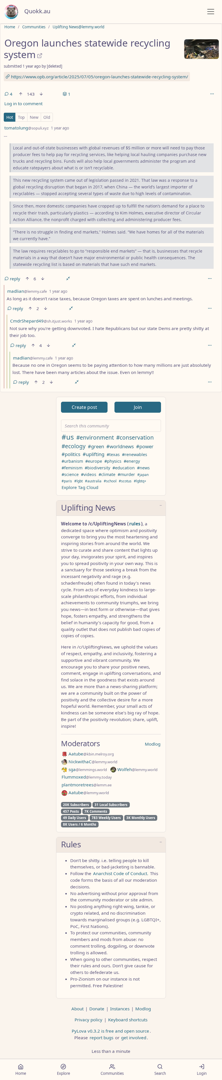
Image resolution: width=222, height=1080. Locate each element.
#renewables (134, 454)
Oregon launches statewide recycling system (87, 48)
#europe (93, 461)
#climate (107, 474)
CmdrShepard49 (41, 321)
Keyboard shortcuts (127, 1019)
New (34, 117)
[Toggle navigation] (211, 11)
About (77, 1009)
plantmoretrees (87, 785)
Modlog (152, 744)
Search (160, 1073)
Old (46, 117)
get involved (133, 1037)
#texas (113, 454)
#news (143, 467)
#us (68, 437)
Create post (84, 407)
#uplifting (93, 454)
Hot (9, 117)
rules (134, 524)
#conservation (135, 437)
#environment (95, 437)
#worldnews (120, 446)
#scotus (125, 481)
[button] (111, 508)
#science (70, 474)
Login (202, 1073)
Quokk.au (37, 11)
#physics (112, 461)
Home (9, 26)
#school (110, 481)
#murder (126, 474)
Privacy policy (88, 1019)
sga (87, 769)
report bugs (101, 1037)
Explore (63, 1073)
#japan (143, 474)
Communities (33, 26)
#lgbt (78, 481)
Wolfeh (137, 769)
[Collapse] (68, 279)
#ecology (74, 446)
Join (138, 407)
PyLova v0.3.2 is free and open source (110, 1031)
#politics (71, 454)
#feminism (72, 467)
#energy (132, 461)
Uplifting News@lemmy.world (78, 26)
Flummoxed (87, 777)
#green (96, 446)
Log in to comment (23, 103)
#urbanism (72, 461)
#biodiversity (97, 467)
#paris (67, 481)
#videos (88, 474)
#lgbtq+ (140, 481)
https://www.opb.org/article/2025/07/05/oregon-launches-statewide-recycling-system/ (99, 76)
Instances (120, 1009)
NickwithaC (92, 761)
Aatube (90, 754)
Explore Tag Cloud (80, 487)
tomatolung (26, 128)
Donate (96, 1009)
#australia (93, 481)
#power (144, 446)
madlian (27, 291)
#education (123, 467)
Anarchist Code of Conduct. (120, 873)
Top (21, 117)
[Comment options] (209, 278)
